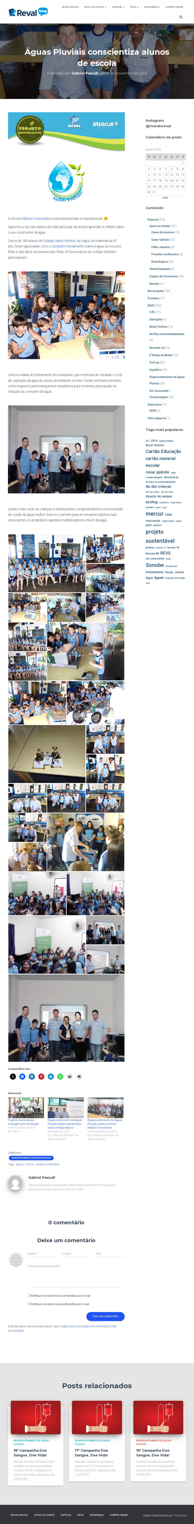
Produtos (153, 298)
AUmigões (156, 319)
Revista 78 (173, 547)
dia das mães (153, 492)
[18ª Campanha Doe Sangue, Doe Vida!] (36, 1417)
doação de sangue (159, 496)
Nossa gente (155, 290)
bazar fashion (155, 445)
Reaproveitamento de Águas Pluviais (31, 1158)
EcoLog (154, 362)
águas (20, 1164)
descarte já (171, 477)
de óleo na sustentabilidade (160, 482)
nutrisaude (153, 520)
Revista (154, 283)
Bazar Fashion (158, 326)
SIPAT (152, 410)
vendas (179, 572)
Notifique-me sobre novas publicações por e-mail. (60, 1304)
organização (168, 521)
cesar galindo (157, 472)
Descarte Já (156, 347)
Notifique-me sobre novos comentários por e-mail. (61, 1295)
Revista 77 (161, 548)
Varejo (169, 572)
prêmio (150, 547)
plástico (157, 525)
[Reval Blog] (28, 12)
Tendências (171, 566)
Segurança (151, 7)
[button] (105, 7)
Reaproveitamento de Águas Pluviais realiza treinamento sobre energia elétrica (65, 1124)
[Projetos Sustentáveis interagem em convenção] (26, 1107)
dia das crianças (158, 486)
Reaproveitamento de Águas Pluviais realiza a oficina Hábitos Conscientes (105, 1124)
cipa (173, 472)
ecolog (152, 502)
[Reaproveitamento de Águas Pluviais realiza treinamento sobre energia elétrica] (66, 1107)
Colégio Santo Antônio (59, 241)
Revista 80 (152, 553)
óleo (148, 583)
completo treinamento (67, 246)
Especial (117, 7)
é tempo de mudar (175, 578)
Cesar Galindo (160, 239)
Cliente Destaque (159, 268)
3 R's (152, 312)
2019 (154, 440)
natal (168, 514)
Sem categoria (157, 418)
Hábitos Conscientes (36, 218)
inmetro (150, 507)
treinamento (154, 572)
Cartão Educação (163, 451)
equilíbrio (164, 502)
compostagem (154, 477)
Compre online (174, 7)
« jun (165, 197)
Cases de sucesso (162, 232)
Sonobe (155, 565)
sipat (168, 558)
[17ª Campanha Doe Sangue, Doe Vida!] (97, 1417)
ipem (158, 507)
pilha (149, 525)
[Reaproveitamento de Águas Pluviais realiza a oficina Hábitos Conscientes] (106, 1107)
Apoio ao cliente (94, 7)
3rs (147, 440)
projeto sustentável (47, 1164)
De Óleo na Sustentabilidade (166, 334)
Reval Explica (70, 7)
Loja (164, 507)
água (149, 578)
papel (178, 521)
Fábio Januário (160, 247)
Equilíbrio (155, 369)
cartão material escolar (160, 462)
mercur (30, 1164)
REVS (133, 7)
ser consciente (155, 558)
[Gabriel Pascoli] (15, 1182)
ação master (166, 440)
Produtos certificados (165, 254)
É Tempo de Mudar (161, 355)
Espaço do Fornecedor (163, 276)
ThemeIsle (180, 1515)
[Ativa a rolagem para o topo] (186, 1516)
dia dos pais (167, 492)
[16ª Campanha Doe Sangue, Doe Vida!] (158, 1417)
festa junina (175, 502)
